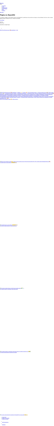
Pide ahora (2, 3)
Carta (3, 6)
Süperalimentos (4, 7)
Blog (3, 9)
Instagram (3, 424)
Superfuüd (4, 5)
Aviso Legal (4, 417)
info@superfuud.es (5, 422)
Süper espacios (4, 8)
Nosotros (3, 10)
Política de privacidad (5, 418)
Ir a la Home (2, 20)
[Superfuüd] (27, 1)
